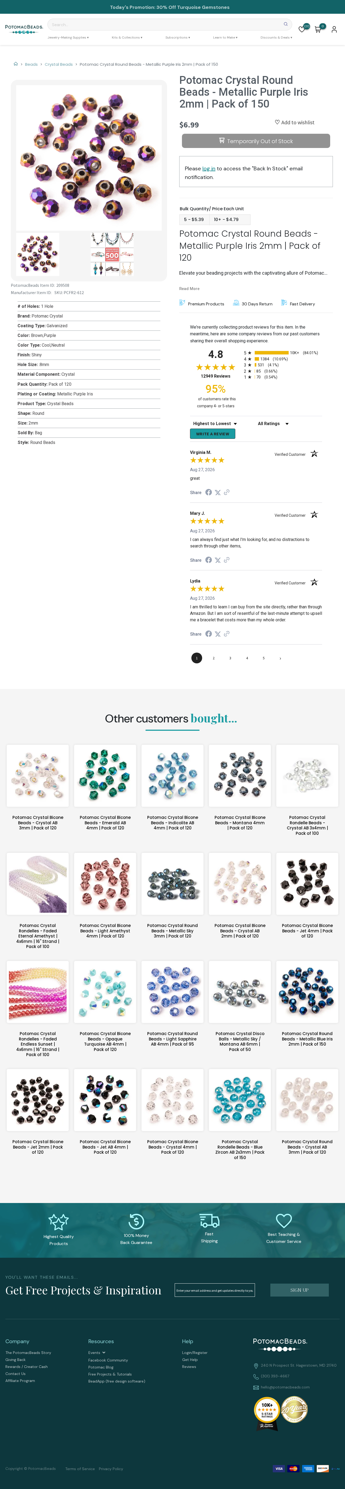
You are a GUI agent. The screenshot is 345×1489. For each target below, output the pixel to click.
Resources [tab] (101, 1341)
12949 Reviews (221, 376)
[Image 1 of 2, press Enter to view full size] (89, 158)
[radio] (283, 352)
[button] (301, 29)
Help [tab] (187, 1341)
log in (208, 168)
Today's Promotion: (132, 7)
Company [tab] (17, 1341)
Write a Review (212, 433)
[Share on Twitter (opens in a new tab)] (218, 492)
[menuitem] (68, 37)
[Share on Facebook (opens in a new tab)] (208, 492)
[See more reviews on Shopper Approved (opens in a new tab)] (227, 492)
